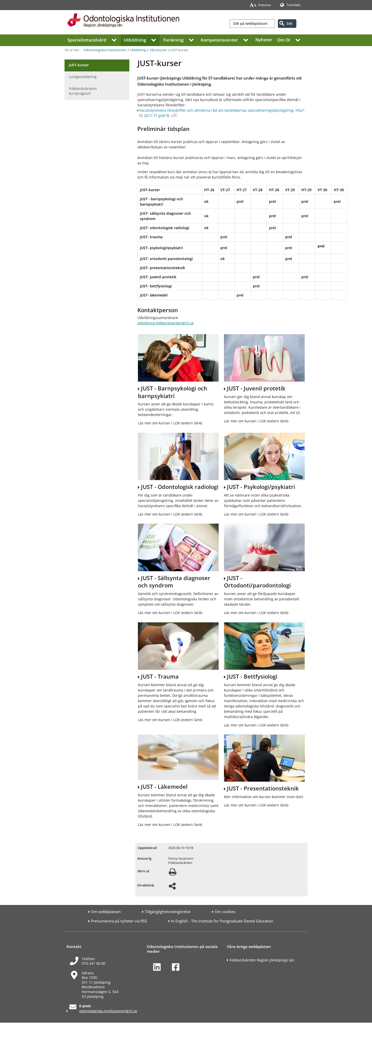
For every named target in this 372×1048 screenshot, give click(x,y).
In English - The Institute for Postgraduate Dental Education (222, 921)
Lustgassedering (83, 76)
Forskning (173, 40)
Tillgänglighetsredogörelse (167, 911)
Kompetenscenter (219, 40)
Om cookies (225, 911)
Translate (293, 5)
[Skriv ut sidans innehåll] (172, 873)
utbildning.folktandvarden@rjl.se (165, 323)
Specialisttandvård (86, 40)
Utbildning (135, 40)
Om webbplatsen (106, 911)
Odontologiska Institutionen (105, 50)
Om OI (283, 40)
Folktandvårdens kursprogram (83, 91)
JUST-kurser (79, 65)
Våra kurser (158, 50)
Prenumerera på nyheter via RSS (119, 921)
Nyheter (263, 40)
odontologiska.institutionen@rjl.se (108, 1011)
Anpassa (264, 5)
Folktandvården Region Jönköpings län (262, 960)
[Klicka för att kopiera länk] (172, 887)
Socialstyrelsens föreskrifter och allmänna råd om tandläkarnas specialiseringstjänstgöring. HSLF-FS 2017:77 (222, 113)
